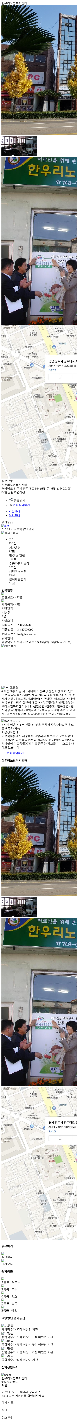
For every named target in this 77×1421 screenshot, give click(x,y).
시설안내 (14, 511)
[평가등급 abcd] (5, 525)
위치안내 (14, 515)
